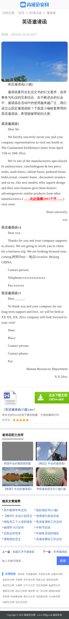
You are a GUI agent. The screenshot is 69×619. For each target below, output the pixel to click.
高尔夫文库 (29, 596)
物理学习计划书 (14, 527)
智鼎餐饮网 (16, 596)
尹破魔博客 (31, 574)
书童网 (18, 579)
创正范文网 (21, 602)
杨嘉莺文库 (54, 585)
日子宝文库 (29, 585)
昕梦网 (6, 596)
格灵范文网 (8, 585)
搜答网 (31, 591)
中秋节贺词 (43, 527)
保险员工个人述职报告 (18, 521)
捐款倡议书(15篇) (47, 510)
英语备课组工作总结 (49, 521)
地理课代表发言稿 (47, 516)
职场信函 (35, 12)
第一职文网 (42, 591)
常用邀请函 (60, 551)
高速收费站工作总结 (49, 539)
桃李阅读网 (52, 579)
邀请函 (51, 12)
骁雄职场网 (54, 591)
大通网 (18, 585)
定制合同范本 (12, 533)
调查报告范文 (12, 539)
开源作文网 (44, 574)
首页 (21, 12)
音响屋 (21, 574)
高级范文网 (29, 615)
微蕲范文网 (8, 591)
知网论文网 (8, 602)
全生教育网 (54, 596)
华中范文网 (29, 579)
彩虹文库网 (21, 591)
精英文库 (40, 579)
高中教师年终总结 (15, 510)
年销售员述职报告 (47, 533)
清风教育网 (42, 596)
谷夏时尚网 (56, 574)
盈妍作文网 (8, 579)
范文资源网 (42, 585)
